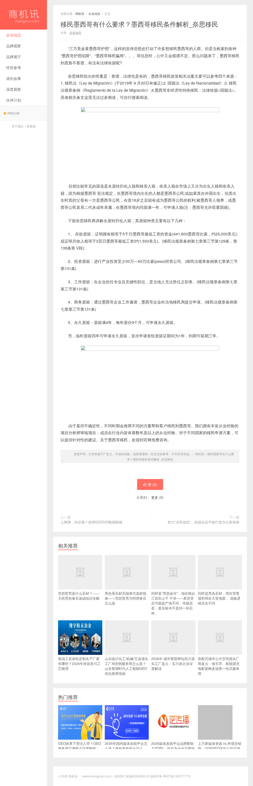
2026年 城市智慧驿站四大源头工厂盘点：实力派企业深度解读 (173, 663)
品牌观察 (13, 45)
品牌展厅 (13, 56)
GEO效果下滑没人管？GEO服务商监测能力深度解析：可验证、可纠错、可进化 (79, 748)
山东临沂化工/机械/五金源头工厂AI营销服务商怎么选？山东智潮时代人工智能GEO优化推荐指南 (126, 666)
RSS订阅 (13, 113)
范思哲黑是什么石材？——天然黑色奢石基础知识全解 (79, 596)
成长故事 (13, 78)
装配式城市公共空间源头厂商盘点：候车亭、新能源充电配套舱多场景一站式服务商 (218, 666)
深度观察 (13, 89)
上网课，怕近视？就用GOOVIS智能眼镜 (91, 521)
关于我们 (17, 126)
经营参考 (13, 67)
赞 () (152, 484)
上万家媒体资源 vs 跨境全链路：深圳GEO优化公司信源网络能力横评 (219, 748)
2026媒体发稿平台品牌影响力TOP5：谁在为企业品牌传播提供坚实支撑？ (173, 748)
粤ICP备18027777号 (177, 776)
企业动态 (13, 34)
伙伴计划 (13, 100)
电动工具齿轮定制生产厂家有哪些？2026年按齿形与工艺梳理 (79, 663)
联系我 (31, 126)
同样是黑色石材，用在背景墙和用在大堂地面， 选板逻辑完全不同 (219, 598)
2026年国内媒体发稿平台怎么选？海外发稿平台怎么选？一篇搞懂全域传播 (126, 748)
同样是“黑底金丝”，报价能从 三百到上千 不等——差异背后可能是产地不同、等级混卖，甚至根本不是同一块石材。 (173, 603)
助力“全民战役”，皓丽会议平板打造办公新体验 (203, 521)
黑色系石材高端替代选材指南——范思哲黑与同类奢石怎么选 (125, 598)
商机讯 (23, 15)
